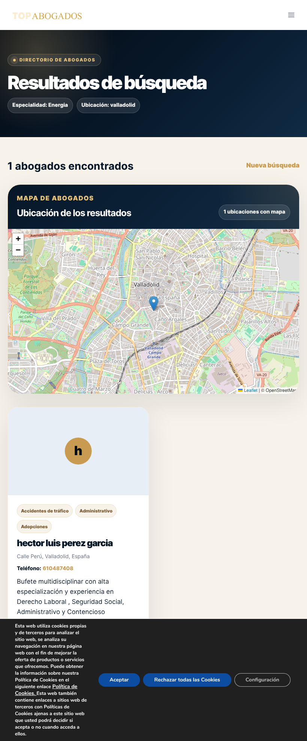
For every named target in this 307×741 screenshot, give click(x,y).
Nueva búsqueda (273, 165)
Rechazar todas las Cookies (187, 679)
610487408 (58, 568)
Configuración (262, 679)
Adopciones (34, 526)
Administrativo (95, 511)
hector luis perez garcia (65, 543)
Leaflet (250, 390)
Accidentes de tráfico (45, 511)
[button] (153, 303)
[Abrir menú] (291, 15)
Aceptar (119, 679)
